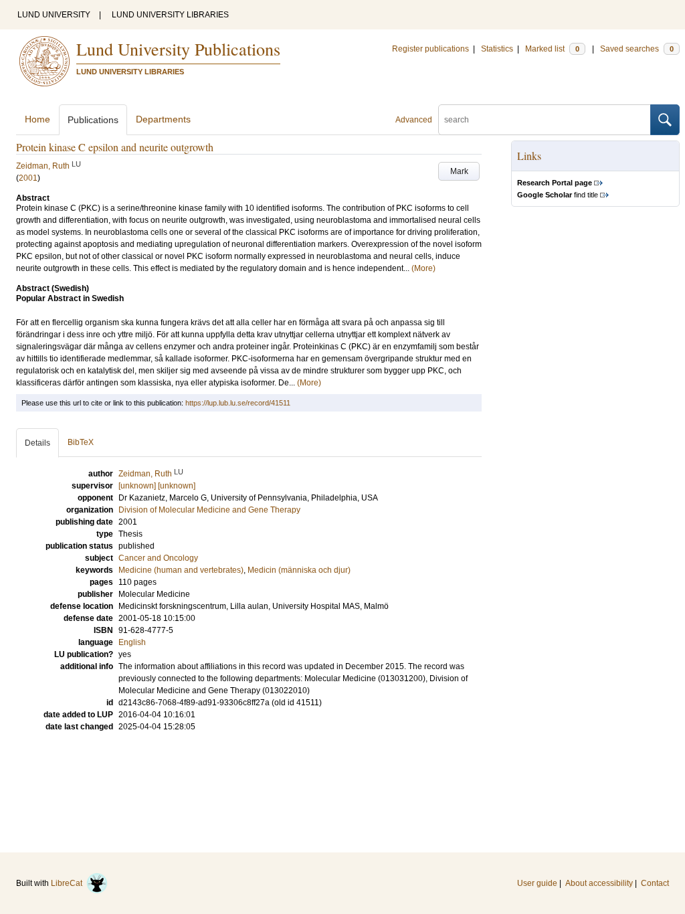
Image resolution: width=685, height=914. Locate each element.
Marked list (552, 49)
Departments (163, 119)
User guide (537, 883)
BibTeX (81, 442)
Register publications (430, 49)
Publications (93, 119)
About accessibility (599, 883)
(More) (423, 268)
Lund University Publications (178, 48)
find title (557, 195)
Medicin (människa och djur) (299, 570)
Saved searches (637, 49)
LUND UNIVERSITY (53, 14)
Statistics (497, 49)
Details (37, 443)
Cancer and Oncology (158, 558)
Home (37, 119)
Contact (655, 883)
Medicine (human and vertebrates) (180, 570)
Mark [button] (459, 171)
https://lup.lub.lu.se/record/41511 (237, 403)
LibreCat (68, 883)
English (132, 642)
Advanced (413, 119)
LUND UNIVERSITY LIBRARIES (170, 14)
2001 (28, 178)
